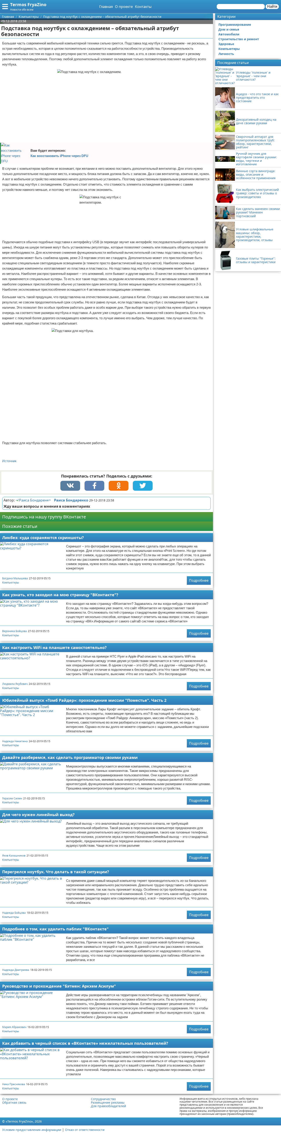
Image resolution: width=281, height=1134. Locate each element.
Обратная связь (14, 1102)
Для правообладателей (108, 1106)
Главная (106, 6)
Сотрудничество (103, 1099)
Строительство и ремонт (238, 39)
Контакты (143, 6)
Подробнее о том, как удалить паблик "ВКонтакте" (55, 929)
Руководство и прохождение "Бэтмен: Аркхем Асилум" (59, 986)
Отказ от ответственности (84, 1130)
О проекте (124, 6)
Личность (226, 54)
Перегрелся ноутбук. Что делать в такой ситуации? (55, 871)
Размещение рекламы (107, 1102)
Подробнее (199, 580)
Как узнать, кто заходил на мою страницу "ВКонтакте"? (60, 594)
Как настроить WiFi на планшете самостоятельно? (54, 647)
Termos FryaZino (28, 4)
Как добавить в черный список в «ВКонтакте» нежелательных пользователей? (85, 1043)
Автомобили (228, 34)
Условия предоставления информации (31, 1130)
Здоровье (226, 44)
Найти (272, 6)
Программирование (234, 24)
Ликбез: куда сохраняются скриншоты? (43, 537)
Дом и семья (228, 29)
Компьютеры (10, 582)
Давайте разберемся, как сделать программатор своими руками (70, 757)
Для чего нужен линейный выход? (38, 814)
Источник (9, 461)
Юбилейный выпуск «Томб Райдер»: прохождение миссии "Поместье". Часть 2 (84, 700)
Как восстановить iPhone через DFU (59, 156)
